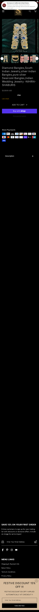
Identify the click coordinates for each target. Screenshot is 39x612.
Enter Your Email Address (13, 600)
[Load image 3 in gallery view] (24, 58)
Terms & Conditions (8, 572)
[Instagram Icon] (11, 551)
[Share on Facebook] (10, 124)
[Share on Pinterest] (17, 124)
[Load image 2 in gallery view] (15, 58)
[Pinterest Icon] (7, 551)
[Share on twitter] (14, 124)
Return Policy (6, 568)
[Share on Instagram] (21, 124)
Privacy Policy (6, 576)
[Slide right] (37, 58)
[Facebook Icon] (3, 551)
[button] (35, 11)
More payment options (19, 116)
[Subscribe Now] (35, 542)
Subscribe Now (19, 606)
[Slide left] (2, 58)
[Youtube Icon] (16, 551)
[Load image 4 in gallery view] (34, 58)
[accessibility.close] (36, 580)
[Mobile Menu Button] (3, 11)
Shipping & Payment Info (10, 564)
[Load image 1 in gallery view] (5, 58)
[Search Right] (30, 11)
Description (9, 156)
